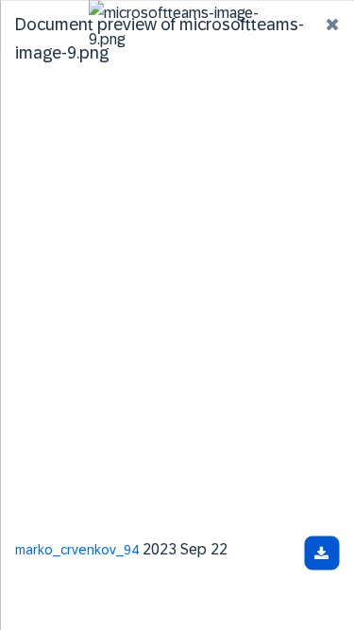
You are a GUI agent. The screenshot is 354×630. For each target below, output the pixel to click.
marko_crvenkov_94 (77, 548)
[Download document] (321, 553)
